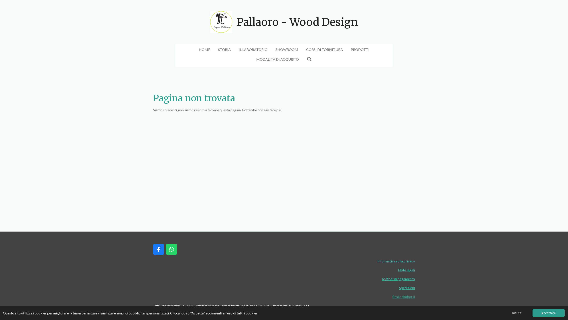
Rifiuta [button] (516, 313)
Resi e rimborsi (403, 296)
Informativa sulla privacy (396, 261)
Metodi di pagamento (398, 279)
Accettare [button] (548, 313)
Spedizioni (407, 288)
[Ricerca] (309, 59)
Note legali (406, 270)
